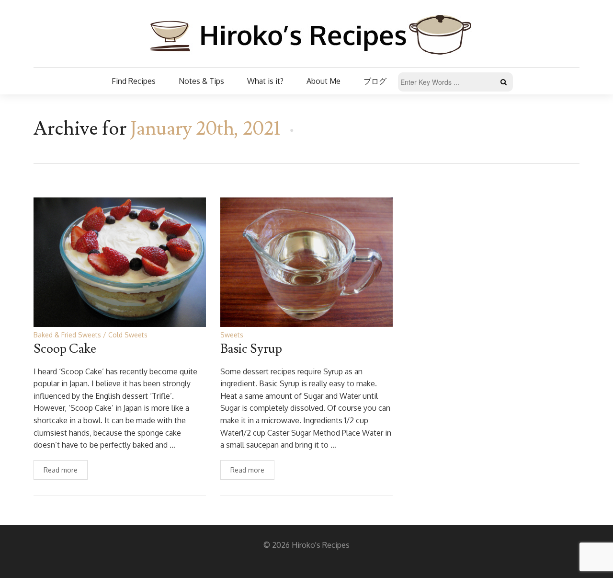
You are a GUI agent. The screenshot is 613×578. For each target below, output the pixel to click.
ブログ (374, 81)
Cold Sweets (128, 335)
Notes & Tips (201, 81)
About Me (323, 81)
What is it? (265, 81)
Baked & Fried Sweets (67, 335)
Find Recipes (134, 81)
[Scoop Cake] (120, 261)
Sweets (231, 335)
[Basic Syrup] (306, 261)
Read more (61, 470)
